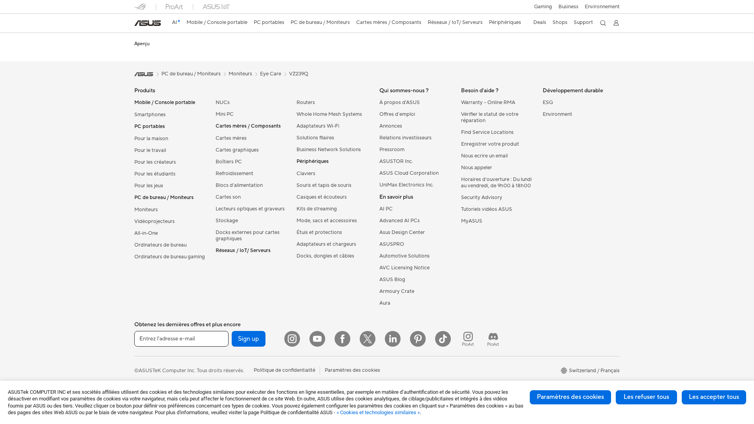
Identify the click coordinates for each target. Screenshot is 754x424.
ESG (548, 102)
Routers (305, 102)
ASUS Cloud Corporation (409, 173)
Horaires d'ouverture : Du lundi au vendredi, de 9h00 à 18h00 (496, 182)
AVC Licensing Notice (404, 268)
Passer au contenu (139, 24)
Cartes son (228, 197)
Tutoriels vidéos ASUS (486, 209)
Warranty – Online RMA (488, 102)
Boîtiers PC (229, 162)
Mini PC (225, 114)
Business (568, 7)
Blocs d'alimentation (239, 185)
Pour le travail (150, 150)
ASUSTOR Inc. (396, 161)
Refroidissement (234, 173)
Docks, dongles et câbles (325, 256)
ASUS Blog (392, 279)
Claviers (305, 173)
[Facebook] (342, 339)
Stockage (227, 220)
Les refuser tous (646, 397)
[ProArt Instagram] (468, 339)
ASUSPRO (391, 244)
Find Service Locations (487, 132)
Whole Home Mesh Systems (329, 114)
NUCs (223, 102)
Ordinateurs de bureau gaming (169, 257)
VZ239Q (298, 74)
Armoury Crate (396, 291)
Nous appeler (476, 167)
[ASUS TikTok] (443, 339)
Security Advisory (481, 197)
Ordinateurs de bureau (160, 245)
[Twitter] (367, 339)
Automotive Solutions (404, 256)
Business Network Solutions (328, 149)
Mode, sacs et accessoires (326, 220)
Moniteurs (146, 210)
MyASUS (471, 221)
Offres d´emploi (397, 114)
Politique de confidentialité (284, 370)
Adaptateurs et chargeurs (326, 244)
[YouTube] (317, 339)
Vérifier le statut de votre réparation (489, 117)
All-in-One (146, 233)
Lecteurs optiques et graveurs (250, 209)
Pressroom (391, 149)
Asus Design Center (402, 232)
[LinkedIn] (393, 339)
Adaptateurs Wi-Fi (317, 126)
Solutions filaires (315, 138)
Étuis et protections (319, 232)
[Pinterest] (418, 339)
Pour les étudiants (155, 174)
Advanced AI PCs (399, 220)
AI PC (386, 209)
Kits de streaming (316, 209)
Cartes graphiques (237, 150)
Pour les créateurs (155, 162)
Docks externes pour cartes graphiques (248, 235)
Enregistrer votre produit (490, 144)
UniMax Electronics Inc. (406, 185)
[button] (543, 6)
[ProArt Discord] (493, 339)
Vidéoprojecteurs (154, 221)
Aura (384, 303)
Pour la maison (151, 138)
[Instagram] (292, 339)
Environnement (602, 7)
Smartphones (150, 114)
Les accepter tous (714, 397)
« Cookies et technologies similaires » (378, 412)
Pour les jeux (148, 186)
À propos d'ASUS (399, 102)
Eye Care (270, 74)
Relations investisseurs (405, 138)
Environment (557, 114)
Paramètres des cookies (570, 397)
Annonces (390, 126)
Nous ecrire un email (484, 156)
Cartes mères (231, 138)
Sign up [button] (248, 339)
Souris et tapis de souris (323, 185)
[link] (147, 23)
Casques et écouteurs (321, 197)
